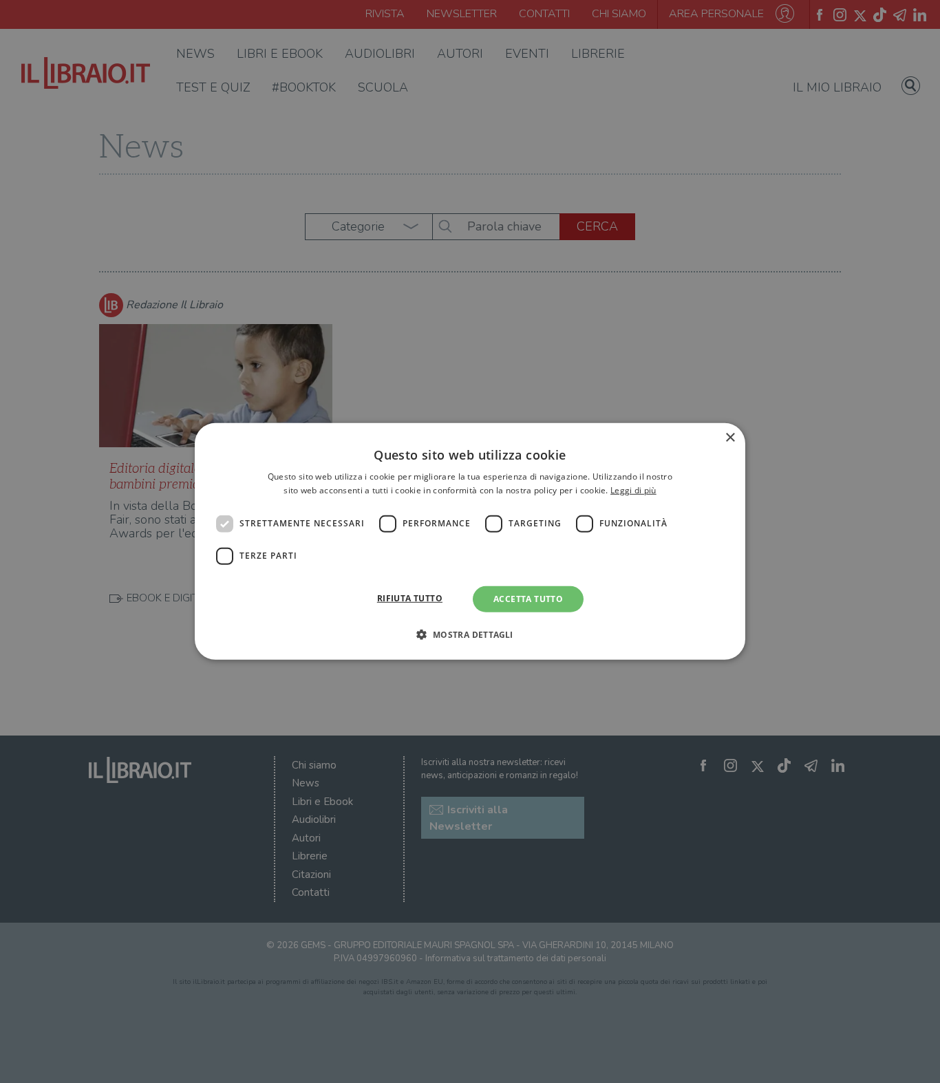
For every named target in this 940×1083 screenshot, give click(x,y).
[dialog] (470, 541)
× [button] (730, 438)
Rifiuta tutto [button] (409, 598)
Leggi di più (633, 490)
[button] (470, 634)
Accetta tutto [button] (528, 599)
